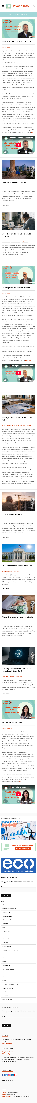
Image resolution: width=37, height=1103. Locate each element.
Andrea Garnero (6, 622)
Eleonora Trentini (19, 425)
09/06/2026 (25, 241)
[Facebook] (3, 1075)
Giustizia (5, 935)
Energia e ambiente (8, 920)
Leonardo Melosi (7, 571)
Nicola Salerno (6, 520)
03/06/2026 (9, 293)
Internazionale (7, 954)
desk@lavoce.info (7, 1043)
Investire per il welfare (12, 514)
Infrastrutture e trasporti (10, 950)
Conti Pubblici (7, 912)
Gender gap (6, 931)
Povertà (5, 976)
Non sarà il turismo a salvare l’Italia (17, 41)
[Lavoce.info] (18, 6)
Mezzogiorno (7, 965)
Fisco (4, 927)
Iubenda (4, 1094)
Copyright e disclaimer (8, 1052)
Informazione (7, 946)
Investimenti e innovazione (10, 957)
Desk (3, 47)
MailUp (4, 1092)
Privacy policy (6, 1054)
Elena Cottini (6, 241)
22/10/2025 (9, 728)
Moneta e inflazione (8, 969)
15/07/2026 (9, 47)
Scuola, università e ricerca (10, 984)
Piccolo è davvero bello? (12, 722)
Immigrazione (7, 938)
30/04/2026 (30, 425)
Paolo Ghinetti (15, 241)
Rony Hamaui (5, 188)
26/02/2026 (15, 520)
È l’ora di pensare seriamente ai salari (18, 617)
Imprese (5, 942)
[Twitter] (6, 1075)
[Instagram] (9, 1075)
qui (32, 132)
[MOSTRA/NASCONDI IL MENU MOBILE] (3, 6)
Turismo (5, 995)
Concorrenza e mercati (9, 908)
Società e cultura (8, 988)
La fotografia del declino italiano (16, 287)
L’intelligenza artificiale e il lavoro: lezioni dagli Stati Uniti (17, 669)
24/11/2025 (20, 676)
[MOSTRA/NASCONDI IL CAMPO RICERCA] (34, 6)
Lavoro (5, 961)
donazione (28, 360)
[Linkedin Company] (12, 1075)
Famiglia (5, 923)
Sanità (5, 980)
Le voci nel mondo (7, 1084)
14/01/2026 (16, 622)
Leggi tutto (7, 205)
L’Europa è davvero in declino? (15, 182)
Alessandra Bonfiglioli (8, 676)
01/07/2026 (14, 188)
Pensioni (5, 973)
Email (3, 886)
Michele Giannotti (7, 425)
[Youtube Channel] (15, 1075)
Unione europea (7, 999)
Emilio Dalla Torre (7, 1096)
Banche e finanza (8, 904)
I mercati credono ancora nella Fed (17, 566)
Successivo (18, 810)
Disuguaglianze (7, 916)
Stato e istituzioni (8, 992)
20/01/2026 (17, 571)
